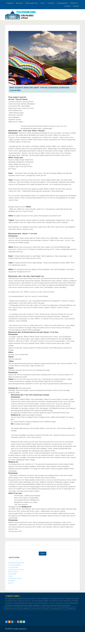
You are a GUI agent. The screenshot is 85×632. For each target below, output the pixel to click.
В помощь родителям (16, 563)
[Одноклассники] (9, 622)
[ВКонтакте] (6, 622)
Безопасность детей (15, 569)
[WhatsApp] (21, 622)
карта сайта (36, 608)
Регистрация (53, 608)
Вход (45, 608)
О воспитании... (13, 567)
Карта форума (24, 608)
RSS (62, 608)
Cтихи (10, 576)
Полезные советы (15, 578)
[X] (15, 622)
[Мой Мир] (12, 622)
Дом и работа (13, 572)
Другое (11, 583)
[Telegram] (24, 622)
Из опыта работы (14, 565)
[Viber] (18, 622)
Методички (71, 608)
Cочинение (12, 574)
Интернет (11, 581)
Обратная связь (10, 608)
